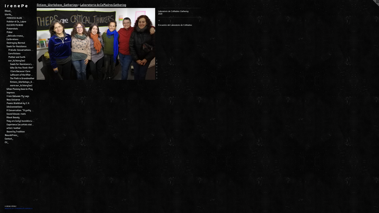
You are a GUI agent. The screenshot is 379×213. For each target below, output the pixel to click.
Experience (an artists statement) (20, 124)
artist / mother (14, 128)
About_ (8, 10)
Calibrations (12, 39)
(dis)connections (14, 106)
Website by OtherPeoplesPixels (18, 208)
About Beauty (13, 117)
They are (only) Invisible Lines (20, 121)
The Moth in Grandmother (22, 78)
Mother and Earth (16, 57)
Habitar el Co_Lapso (16, 21)
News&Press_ (11, 135)
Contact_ (9, 138)
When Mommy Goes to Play (20, 89)
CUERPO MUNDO (15, 25)
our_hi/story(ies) (16, 60)
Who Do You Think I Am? (21, 67)
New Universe (13, 99)
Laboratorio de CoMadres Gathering (103, 5)
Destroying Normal (16, 42)
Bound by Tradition (16, 131)
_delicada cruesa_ (15, 35)
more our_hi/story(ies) (21, 85)
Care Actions (14, 53)
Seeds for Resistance (16, 46)
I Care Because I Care (20, 71)
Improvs (11, 92)
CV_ (6, 142)
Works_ (8, 14)
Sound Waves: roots (16, 113)
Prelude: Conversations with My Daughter (21, 50)
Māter (10, 32)
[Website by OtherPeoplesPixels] (373, 6)
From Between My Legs (18, 96)
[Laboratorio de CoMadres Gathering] (96, 44)
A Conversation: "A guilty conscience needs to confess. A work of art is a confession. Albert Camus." (20, 110)
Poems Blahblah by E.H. (18, 103)
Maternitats (12, 28)
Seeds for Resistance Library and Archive (22, 64)
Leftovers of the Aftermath (22, 74)
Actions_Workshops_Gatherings (22, 81)
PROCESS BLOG (14, 18)
